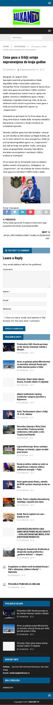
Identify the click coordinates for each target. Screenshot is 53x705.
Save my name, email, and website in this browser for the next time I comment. (24, 319)
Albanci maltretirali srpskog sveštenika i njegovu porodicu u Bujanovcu (31, 397)
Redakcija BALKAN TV (29, 69)
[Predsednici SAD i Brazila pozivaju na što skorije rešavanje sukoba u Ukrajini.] (9, 347)
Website (7, 308)
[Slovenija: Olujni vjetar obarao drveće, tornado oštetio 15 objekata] (9, 382)
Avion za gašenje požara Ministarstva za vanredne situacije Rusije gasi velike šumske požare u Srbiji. (33, 364)
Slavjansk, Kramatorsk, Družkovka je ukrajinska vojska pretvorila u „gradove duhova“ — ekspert (33, 552)
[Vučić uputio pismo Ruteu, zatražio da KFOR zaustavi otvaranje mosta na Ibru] (9, 484)
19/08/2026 (14, 587)
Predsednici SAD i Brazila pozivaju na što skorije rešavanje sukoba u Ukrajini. (32, 347)
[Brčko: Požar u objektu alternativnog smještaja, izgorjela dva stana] (9, 502)
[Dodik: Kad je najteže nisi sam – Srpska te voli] (9, 517)
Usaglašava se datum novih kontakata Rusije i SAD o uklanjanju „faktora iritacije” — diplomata (28, 569)
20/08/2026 (24, 472)
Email (6, 300)
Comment (8, 269)
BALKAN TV (34, 701)
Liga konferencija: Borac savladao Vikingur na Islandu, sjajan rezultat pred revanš (32, 449)
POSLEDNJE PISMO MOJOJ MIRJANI (24, 584)
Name (6, 291)
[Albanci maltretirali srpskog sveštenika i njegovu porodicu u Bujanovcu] (9, 397)
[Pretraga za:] (26, 37)
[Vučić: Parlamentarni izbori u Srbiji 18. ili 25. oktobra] (9, 414)
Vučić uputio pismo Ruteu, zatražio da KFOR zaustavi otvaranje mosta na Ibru (33, 484)
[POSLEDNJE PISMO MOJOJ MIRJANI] (4, 584)
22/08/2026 (23, 352)
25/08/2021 (10, 69)
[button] (49, 3)
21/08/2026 (23, 417)
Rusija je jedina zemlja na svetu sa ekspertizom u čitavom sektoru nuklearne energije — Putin (32, 467)
